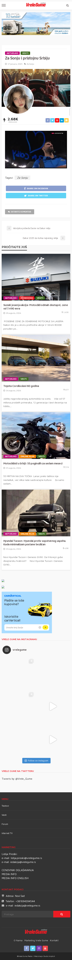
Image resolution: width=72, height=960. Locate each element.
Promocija (27, 298)
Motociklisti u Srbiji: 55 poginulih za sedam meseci (32, 463)
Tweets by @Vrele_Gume (17, 778)
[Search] (67, 5)
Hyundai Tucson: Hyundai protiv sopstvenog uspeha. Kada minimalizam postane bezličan (34, 542)
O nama (18, 940)
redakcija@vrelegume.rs (23, 862)
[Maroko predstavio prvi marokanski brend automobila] (53, 673)
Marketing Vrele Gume (36, 940)
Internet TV (7, 833)
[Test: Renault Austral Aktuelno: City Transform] (53, 706)
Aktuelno (12, 53)
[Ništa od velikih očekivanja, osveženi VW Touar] (19, 673)
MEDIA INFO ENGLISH (15, 878)
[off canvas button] (4, 5)
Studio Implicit (49, 956)
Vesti (25, 53)
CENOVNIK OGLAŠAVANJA (18, 870)
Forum (5, 824)
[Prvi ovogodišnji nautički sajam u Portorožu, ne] (19, 739)
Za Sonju (30, 64)
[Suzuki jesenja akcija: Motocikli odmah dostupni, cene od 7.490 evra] (36, 277)
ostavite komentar (21, 212)
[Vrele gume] (36, 932)
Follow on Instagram (38, 760)
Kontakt (54, 940)
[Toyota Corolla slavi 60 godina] (36, 358)
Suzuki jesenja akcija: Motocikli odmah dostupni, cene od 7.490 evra (35, 306)
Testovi (5, 805)
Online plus (27, 456)
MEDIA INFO (9, 874)
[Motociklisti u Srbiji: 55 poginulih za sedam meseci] (36, 435)
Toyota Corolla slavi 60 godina (21, 385)
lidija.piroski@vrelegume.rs (26, 857)
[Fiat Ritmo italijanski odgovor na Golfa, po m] (19, 706)
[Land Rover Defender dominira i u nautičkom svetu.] (53, 739)
